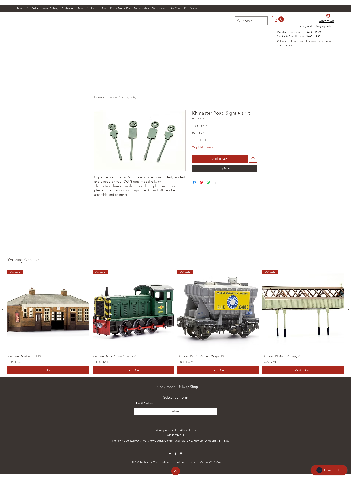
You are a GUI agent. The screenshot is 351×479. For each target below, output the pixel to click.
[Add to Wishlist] (253, 159)
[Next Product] (349, 310)
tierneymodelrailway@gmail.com (176, 430)
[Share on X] (215, 182)
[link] (278, 19)
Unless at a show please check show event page (304, 41)
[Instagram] (181, 454)
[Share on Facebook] (194, 182)
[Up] (175, 471)
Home (98, 97)
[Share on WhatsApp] (208, 182)
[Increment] (206, 140)
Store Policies (284, 45)
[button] (50, 8)
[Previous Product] (2, 310)
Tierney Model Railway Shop (176, 386)
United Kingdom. (122, 445)
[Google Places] (170, 454)
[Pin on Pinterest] (201, 182)
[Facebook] (175, 454)
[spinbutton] (200, 140)
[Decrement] (195, 140)
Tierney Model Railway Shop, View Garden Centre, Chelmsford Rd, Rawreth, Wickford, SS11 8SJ (170, 440)
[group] (175, 322)
